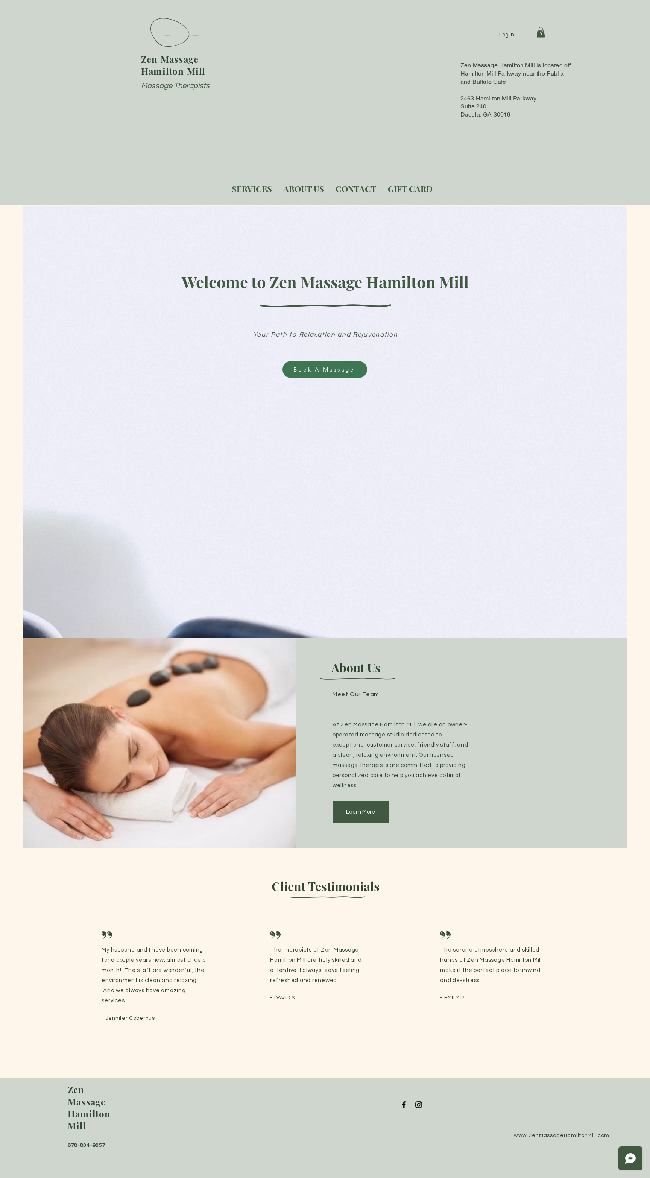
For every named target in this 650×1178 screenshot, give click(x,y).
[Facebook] (404, 1104)
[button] (540, 32)
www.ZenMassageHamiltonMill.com (561, 1135)
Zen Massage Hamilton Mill (173, 65)
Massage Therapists (175, 86)
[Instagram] (418, 1104)
